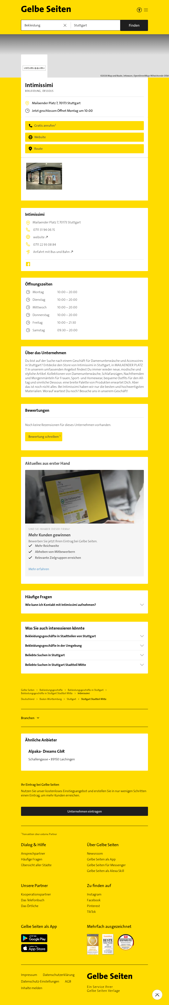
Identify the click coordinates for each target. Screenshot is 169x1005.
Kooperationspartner (36, 894)
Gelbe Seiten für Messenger (106, 865)
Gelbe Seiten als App (101, 859)
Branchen (27, 718)
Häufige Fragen (31, 859)
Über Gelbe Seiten (103, 844)
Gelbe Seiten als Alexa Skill (105, 871)
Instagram (94, 894)
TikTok (91, 912)
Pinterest (93, 906)
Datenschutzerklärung (58, 975)
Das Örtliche (29, 906)
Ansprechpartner (33, 854)
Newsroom (95, 854)
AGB (68, 981)
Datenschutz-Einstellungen (40, 981)
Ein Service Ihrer (103, 989)
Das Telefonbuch (32, 900)
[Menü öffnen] (146, 10)
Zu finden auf (99, 885)
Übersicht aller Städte (36, 865)
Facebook (94, 900)
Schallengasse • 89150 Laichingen (51, 755)
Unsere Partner (34, 885)
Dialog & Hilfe (33, 844)
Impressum (29, 975)
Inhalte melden (31, 988)
